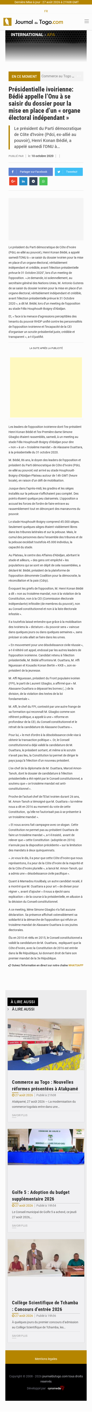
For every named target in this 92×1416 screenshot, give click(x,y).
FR (46, 11)
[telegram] (33, 181)
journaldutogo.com (55, 1376)
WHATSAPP (75, 965)
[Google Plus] (13, 181)
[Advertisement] (46, 387)
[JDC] (33, 21)
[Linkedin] (23, 181)
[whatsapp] (43, 181)
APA (51, 34)
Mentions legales (46, 1359)
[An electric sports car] (46, 1044)
